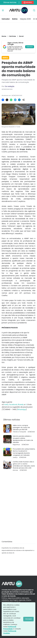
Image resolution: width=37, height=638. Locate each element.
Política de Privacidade (9, 628)
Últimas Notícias (9, 2)
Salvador (6, 19)
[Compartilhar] (23, 100)
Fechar (28, 619)
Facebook (13, 404)
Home (4, 36)
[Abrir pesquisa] (34, 10)
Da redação (9, 86)
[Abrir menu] (3, 10)
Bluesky (21, 404)
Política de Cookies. (9, 632)
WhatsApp (21, 409)
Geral (21, 36)
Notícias (12, 36)
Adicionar (29, 47)
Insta (6, 404)
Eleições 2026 (25, 19)
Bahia (14, 19)
